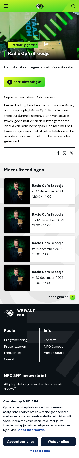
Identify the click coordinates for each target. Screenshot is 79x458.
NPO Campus (53, 346)
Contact (50, 340)
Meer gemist (58, 297)
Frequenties (13, 352)
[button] (6, 6)
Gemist (9, 359)
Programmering (15, 340)
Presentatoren (15, 346)
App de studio (54, 352)
